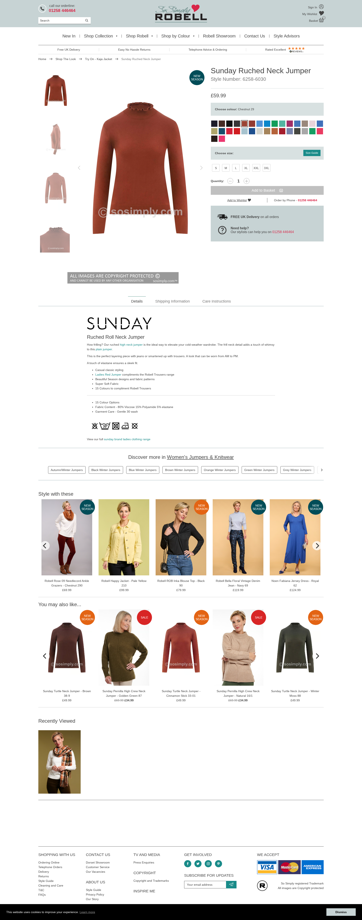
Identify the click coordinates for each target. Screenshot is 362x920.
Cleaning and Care (50, 885)
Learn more (87, 912)
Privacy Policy (95, 894)
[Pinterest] (218, 863)
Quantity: (217, 181)
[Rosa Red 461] (229, 131)
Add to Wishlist (237, 200)
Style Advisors (287, 36)
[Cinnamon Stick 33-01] (252, 124)
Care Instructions (216, 301)
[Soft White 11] (259, 131)
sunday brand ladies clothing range (127, 439)
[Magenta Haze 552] (290, 124)
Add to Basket (264, 190)
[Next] (321, 470)
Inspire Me (144, 891)
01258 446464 (283, 232)
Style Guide (46, 881)
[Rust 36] (275, 131)
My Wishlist (310, 14)
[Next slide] (201, 167)
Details (137, 301)
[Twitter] (198, 863)
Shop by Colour (175, 36)
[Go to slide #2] (55, 139)
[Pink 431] (222, 139)
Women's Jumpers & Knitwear (200, 457)
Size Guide (312, 152)
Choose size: (224, 153)
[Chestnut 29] (244, 124)
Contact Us (254, 36)
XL (246, 168)
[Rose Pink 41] (312, 124)
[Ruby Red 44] (282, 131)
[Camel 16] (267, 131)
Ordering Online (48, 862)
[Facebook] (187, 863)
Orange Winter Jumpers (220, 470)
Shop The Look (66, 59)
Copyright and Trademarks (151, 880)
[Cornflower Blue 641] (259, 124)
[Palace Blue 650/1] (320, 124)
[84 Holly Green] (312, 131)
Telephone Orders (50, 867)
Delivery (43, 871)
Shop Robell (137, 36)
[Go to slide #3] (55, 188)
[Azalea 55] (320, 131)
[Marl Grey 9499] (305, 131)
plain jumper (104, 349)
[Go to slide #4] (55, 236)
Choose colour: (234, 109)
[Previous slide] (79, 167)
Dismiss (341, 912)
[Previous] (45, 545)
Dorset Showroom (98, 862)
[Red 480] (237, 131)
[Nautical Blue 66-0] (252, 131)
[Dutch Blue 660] (267, 124)
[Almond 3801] (222, 124)
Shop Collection (98, 36)
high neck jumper (131, 344)
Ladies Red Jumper (108, 374)
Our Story (92, 899)
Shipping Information (172, 301)
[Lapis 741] (282, 124)
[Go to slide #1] (55, 90)
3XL (266, 168)
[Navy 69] (214, 124)
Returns (43, 876)
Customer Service (98, 867)
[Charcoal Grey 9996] (237, 124)
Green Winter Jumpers (259, 470)
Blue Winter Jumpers (142, 470)
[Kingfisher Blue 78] (222, 131)
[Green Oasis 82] (214, 131)
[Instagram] (208, 863)
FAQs (42, 894)
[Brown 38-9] (214, 139)
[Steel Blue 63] (290, 131)
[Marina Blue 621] (297, 124)
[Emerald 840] (275, 124)
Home (42, 59)
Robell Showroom (219, 36)
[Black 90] (229, 124)
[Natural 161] (305, 124)
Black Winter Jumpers (105, 470)
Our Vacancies (95, 871)
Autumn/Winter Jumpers (67, 470)
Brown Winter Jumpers (180, 470)
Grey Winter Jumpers (297, 470)
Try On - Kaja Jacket (98, 59)
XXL (256, 168)
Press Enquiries (143, 862)
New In (68, 36)
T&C (41, 890)
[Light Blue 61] (244, 131)
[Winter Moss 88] (297, 131)
